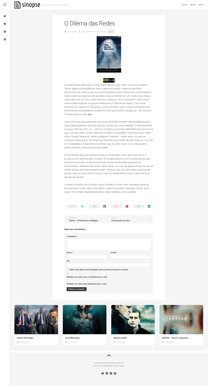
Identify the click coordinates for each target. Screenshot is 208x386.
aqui (90, 114)
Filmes (185, 5)
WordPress (107, 366)
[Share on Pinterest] (120, 206)
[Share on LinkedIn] (142, 206)
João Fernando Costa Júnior (93, 31)
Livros (200, 5)
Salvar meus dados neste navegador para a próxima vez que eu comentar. (99, 270)
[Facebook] (4, 24)
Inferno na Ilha (120, 338)
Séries (192, 5)
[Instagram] (4, 31)
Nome (70, 253)
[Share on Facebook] (98, 206)
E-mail (113, 253)
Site (68, 261)
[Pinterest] (4, 39)
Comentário (72, 236)
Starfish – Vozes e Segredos (175, 338)
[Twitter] (4, 16)
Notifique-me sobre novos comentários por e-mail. (87, 277)
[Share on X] (75, 206)
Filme (111, 31)
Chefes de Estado (25, 338)
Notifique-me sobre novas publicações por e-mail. (87, 284)
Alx (123, 366)
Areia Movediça (72, 338)
